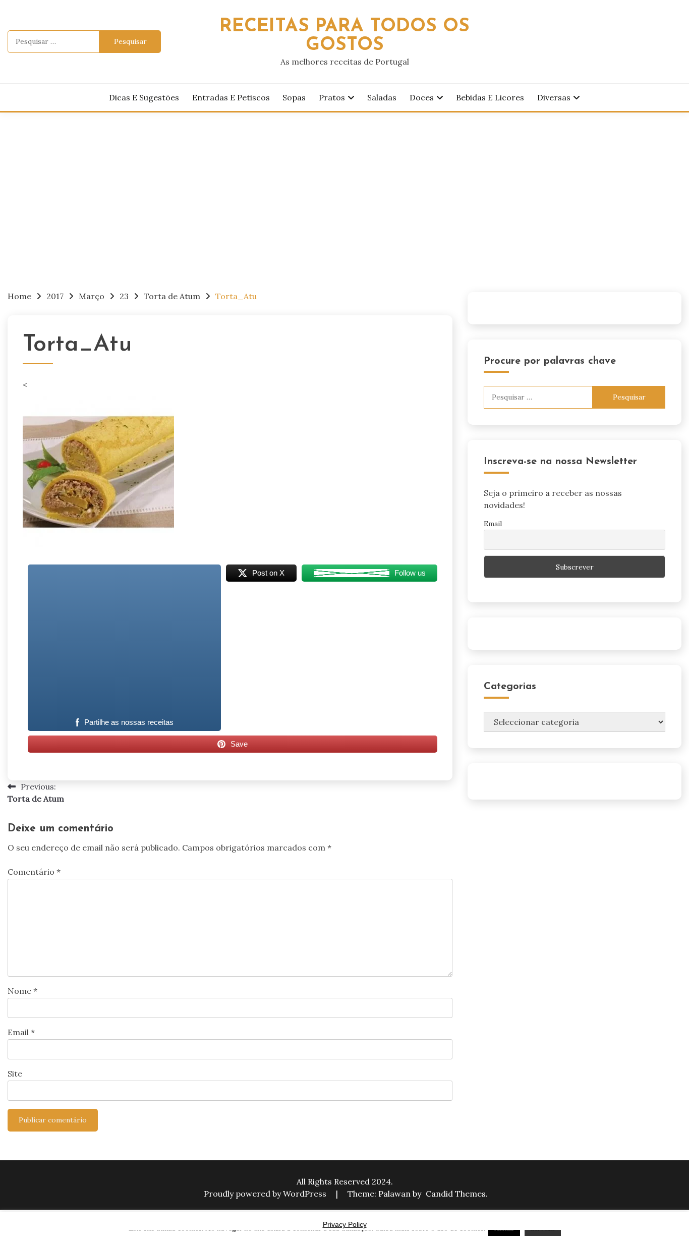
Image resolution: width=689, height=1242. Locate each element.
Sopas (294, 97)
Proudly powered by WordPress (266, 1194)
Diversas (553, 97)
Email (21, 1032)
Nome (22, 991)
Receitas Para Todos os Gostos (344, 35)
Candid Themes (456, 1194)
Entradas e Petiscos (231, 97)
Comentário (34, 872)
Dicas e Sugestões (144, 97)
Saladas (381, 97)
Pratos (332, 97)
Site (15, 1073)
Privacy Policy (345, 1224)
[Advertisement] (344, 188)
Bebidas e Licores (490, 97)
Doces (422, 97)
